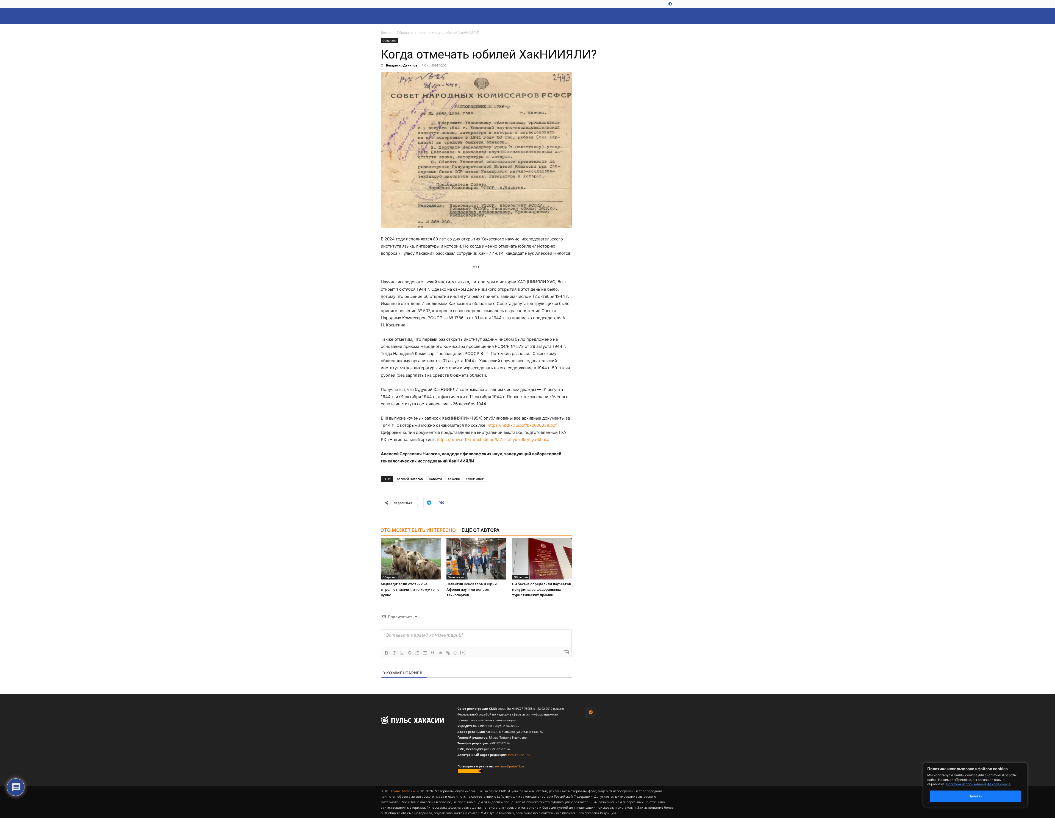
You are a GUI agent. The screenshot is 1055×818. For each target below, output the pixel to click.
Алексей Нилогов (410, 479)
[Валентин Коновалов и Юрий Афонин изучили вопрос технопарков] (476, 558)
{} (455, 652)
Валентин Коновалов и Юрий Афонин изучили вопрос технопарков (471, 589)
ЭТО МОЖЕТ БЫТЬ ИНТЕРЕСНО (418, 530)
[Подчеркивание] (402, 653)
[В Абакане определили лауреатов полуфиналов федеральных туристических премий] (542, 558)
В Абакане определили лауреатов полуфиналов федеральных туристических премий (541, 589)
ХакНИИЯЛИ (475, 479)
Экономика (456, 577)
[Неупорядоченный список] (425, 653)
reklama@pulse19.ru (509, 766)
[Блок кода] (440, 653)
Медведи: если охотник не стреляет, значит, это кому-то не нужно (410, 589)
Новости (435, 479)
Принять (975, 796)
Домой (386, 32)
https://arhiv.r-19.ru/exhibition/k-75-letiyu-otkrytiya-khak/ (492, 439)
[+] (463, 652)
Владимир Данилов (401, 65)
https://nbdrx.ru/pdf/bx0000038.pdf (522, 425)
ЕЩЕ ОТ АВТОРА (480, 530)
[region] (983, 785)
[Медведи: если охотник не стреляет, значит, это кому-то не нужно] (411, 558)
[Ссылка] (448, 653)
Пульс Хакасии (403, 791)
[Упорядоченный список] (417, 653)
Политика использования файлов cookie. (978, 784)
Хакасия (454, 479)
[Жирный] (386, 653)
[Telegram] (670, 4)
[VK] (441, 502)
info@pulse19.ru (519, 755)
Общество (405, 32)
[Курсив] (394, 653)
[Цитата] (433, 653)
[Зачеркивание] (409, 653)
